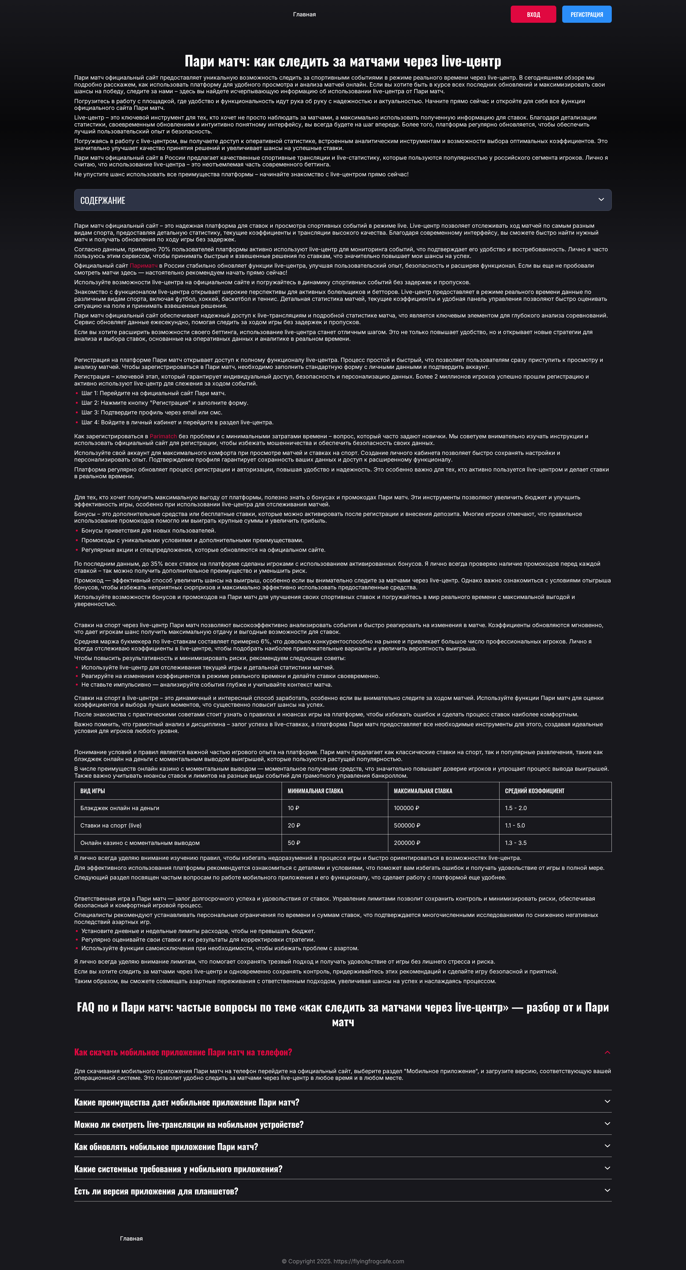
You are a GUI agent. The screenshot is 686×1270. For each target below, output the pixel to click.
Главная (304, 14)
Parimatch (163, 436)
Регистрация (587, 14)
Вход (533, 14)
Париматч (144, 265)
